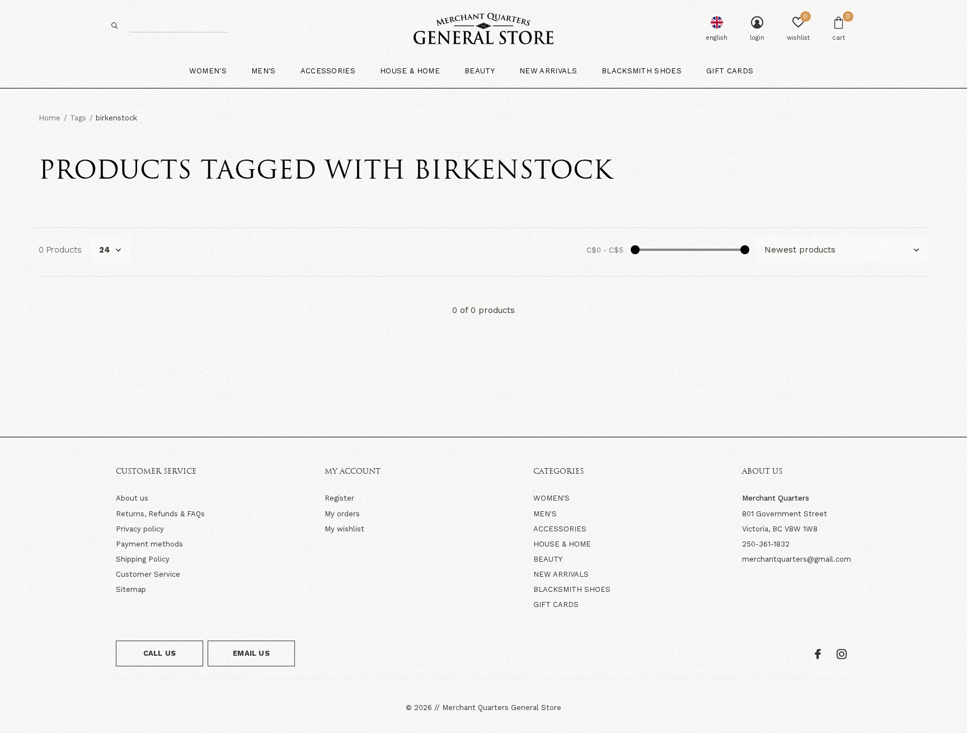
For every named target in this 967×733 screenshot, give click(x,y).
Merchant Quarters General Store (501, 707)
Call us (159, 653)
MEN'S (545, 514)
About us (132, 498)
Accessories (328, 71)
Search (114, 25)
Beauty (479, 71)
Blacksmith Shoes (642, 71)
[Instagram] (842, 654)
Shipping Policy (143, 559)
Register (339, 498)
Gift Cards (729, 71)
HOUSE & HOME (562, 544)
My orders (342, 514)
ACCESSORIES (559, 529)
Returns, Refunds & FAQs (160, 514)
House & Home (410, 71)
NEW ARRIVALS (561, 574)
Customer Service (148, 574)
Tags (78, 118)
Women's (208, 71)
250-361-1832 (766, 544)
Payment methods (149, 544)
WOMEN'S (551, 498)
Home (49, 118)
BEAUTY (547, 559)
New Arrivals (548, 71)
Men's (263, 71)
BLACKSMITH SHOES (572, 589)
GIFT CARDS (556, 604)
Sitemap (131, 589)
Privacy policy (140, 529)
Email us (251, 653)
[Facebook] (818, 654)
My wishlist (344, 529)
